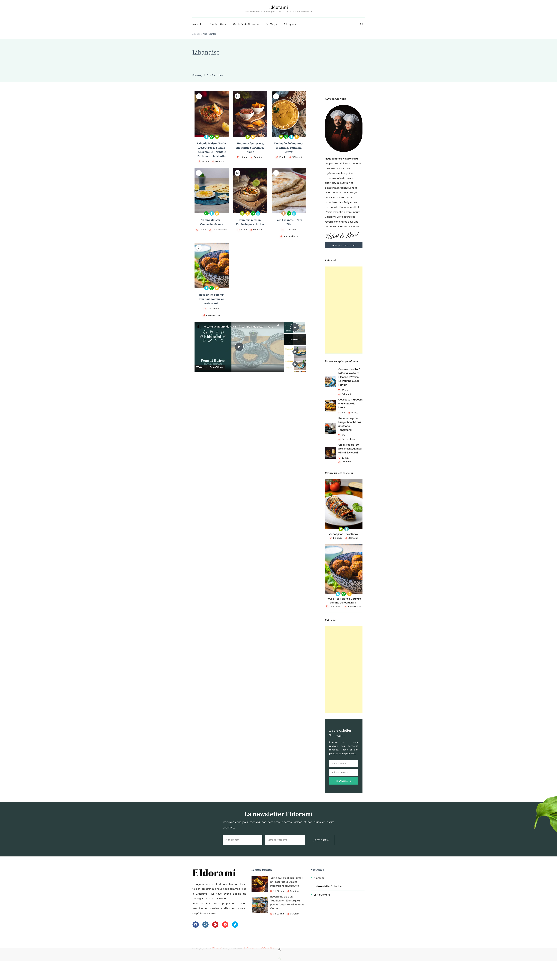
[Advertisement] (344, 309)
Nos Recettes (217, 24)
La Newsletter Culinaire (327, 886)
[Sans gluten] (253, 137)
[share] (278, 325)
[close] (279, 949)
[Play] (295, 352)
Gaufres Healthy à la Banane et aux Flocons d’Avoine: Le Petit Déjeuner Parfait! (349, 377)
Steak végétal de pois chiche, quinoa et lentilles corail (350, 448)
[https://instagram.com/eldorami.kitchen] (205, 924)
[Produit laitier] (346, 529)
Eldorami (278, 7)
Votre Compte (322, 894)
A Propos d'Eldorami (343, 245)
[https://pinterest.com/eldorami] (215, 924)
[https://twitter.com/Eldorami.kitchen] (235, 924)
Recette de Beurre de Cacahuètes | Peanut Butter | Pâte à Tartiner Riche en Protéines (239, 326)
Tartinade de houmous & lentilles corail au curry (289, 148)
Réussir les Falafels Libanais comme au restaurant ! (212, 299)
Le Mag (270, 24)
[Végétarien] (217, 137)
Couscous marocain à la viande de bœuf (350, 403)
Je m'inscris (342, 780)
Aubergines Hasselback (343, 534)
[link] (199, 326)
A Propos (289, 24)
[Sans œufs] (283, 213)
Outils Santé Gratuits (245, 24)
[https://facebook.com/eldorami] (195, 924)
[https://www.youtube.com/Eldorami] (225, 924)
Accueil (196, 24)
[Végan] (211, 137)
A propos (319, 878)
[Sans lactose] (206, 137)
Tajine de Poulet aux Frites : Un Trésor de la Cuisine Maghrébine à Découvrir (286, 882)
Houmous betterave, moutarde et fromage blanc (250, 148)
